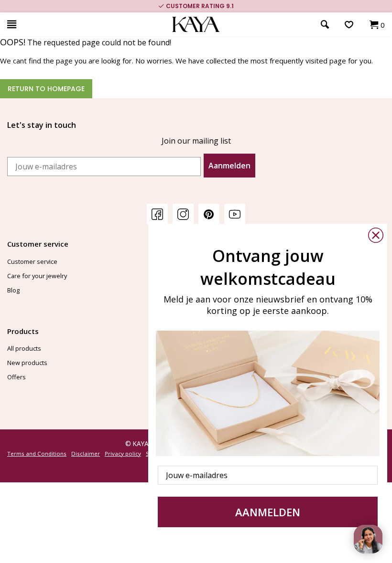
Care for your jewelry (37, 275)
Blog (13, 290)
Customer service (32, 261)
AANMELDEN (267, 512)
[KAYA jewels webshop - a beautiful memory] (196, 24)
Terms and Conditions (36, 453)
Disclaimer (85, 453)
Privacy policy (123, 453)
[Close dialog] (375, 235)
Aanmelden (229, 165)
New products (27, 362)
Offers (16, 377)
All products (24, 348)
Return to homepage (46, 89)
